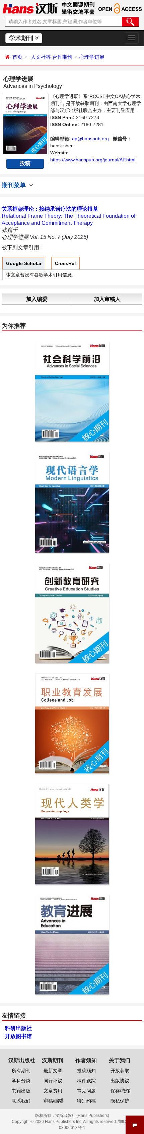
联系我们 (21, 1100)
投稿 (25, 163)
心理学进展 (91, 57)
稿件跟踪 (86, 1080)
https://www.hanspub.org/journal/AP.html (92, 159)
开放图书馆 (18, 1036)
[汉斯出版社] (30, 8)
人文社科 (41, 57)
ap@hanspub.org (90, 138)
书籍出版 (21, 1090)
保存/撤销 (121, 1090)
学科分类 (21, 1080)
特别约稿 (86, 1100)
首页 (17, 57)
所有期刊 (21, 1070)
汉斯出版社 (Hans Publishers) (82, 1115)
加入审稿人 (107, 299)
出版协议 (120, 1080)
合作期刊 (62, 57)
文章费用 (53, 1090)
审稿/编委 (54, 1100)
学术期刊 (22, 38)
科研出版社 (18, 1028)
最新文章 (53, 1070)
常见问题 (86, 1090)
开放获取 (120, 1070)
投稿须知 (86, 1070)
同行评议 (53, 1080)
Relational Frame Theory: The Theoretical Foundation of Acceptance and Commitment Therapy (68, 216)
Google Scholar (24, 263)
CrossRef (65, 263)
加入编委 (37, 299)
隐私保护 (120, 1100)
